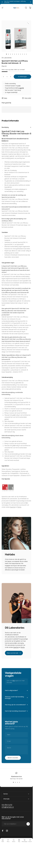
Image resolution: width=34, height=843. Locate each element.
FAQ (14, 680)
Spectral (12, 507)
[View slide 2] (15, 782)
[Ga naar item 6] (16, 54)
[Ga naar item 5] (14, 54)
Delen (5, 98)
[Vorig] (2, 2)
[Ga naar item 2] (8, 54)
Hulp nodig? (28, 98)
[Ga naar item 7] (18, 54)
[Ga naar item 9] (22, 54)
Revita (19, 507)
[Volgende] (30, 2)
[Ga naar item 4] (12, 54)
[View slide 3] (17, 782)
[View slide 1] (13, 782)
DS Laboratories (7, 58)
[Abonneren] (28, 824)
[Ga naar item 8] (20, 54)
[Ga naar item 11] (26, 54)
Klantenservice (16, 776)
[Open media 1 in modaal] (28, 23)
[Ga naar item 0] (7, 54)
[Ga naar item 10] (24, 54)
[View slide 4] (19, 782)
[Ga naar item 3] (10, 54)
